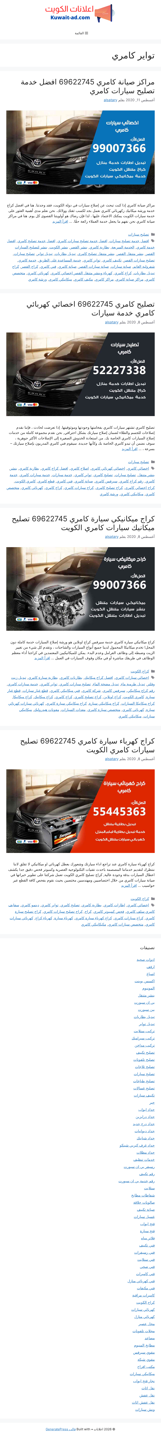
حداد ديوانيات (145, 1131)
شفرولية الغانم (144, 266)
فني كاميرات (145, 1274)
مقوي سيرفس (144, 1352)
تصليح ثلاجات (145, 1067)
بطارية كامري (99, 247)
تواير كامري (91, 260)
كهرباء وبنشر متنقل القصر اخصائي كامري (81, 273)
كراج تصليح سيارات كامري (63, 911)
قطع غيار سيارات (35, 690)
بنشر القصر (78, 247)
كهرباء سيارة (63, 918)
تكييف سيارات (144, 1095)
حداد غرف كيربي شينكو (137, 1145)
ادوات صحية (146, 960)
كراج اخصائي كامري (140, 488)
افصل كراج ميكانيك (98, 677)
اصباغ (151, 974)
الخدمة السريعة (123, 247)
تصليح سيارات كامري (75, 684)
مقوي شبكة (146, 1359)
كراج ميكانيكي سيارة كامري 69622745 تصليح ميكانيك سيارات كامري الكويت (83, 523)
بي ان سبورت (144, 1002)
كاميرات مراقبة (143, 1295)
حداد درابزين (145, 1117)
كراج (88, 911)
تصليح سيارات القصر (139, 260)
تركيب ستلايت (144, 1031)
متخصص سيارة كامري (104, 710)
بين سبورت (146, 1010)
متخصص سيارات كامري (125, 924)
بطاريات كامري (71, 677)
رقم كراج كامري (131, 481)
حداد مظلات (145, 1152)
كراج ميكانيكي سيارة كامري (66, 703)
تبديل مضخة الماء (106, 684)
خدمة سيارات (62, 475)
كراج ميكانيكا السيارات (138, 703)
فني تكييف (147, 1245)
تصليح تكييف (145, 1052)
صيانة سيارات (121, 266)
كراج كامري (123, 273)
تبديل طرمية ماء (133, 684)
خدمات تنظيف (144, 1159)
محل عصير (147, 1324)
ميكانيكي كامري (60, 279)
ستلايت (149, 1188)
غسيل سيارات (144, 1217)
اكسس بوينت (145, 981)
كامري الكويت (25, 481)
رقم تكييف (147, 1174)
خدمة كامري (27, 260)
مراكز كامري (104, 279)
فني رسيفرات (144, 1252)
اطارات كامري (114, 905)
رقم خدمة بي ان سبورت (136, 1181)
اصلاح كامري (79, 468)
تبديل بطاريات (65, 254)
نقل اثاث (148, 1388)
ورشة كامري (37, 279)
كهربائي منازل (144, 1317)
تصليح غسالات (144, 1088)
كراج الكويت (140, 671)
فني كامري (48, 266)
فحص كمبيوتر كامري (109, 911)
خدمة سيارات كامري (35, 475)
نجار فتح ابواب (144, 1381)
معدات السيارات (73, 710)
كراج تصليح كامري (109, 488)
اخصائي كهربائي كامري (108, 468)
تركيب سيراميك (143, 1038)
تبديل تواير (45, 254)
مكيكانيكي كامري (93, 924)
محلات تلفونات (143, 1331)
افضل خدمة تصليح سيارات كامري (82, 241)
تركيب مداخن (145, 1045)
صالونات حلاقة (144, 1202)
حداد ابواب (146, 1110)
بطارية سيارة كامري (43, 677)
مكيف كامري (83, 279)
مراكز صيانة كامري (129, 279)
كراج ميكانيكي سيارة (104, 703)
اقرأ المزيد (60, 221)
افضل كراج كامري (54, 468)
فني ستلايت (146, 1259)
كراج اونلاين (112, 697)
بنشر (13, 468)
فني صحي (147, 1267)
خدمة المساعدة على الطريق (60, 260)
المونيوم (148, 988)
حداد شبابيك (146, 1138)
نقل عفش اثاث (143, 1402)
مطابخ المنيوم (144, 1345)
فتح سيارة (147, 1231)
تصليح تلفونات (144, 1060)
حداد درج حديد (144, 1124)
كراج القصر (29, 266)
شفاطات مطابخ (143, 1195)
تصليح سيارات (138, 234)
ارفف (151, 967)
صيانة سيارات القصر (94, 266)
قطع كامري (46, 481)
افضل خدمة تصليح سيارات (129, 241)
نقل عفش (147, 1395)
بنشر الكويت (58, 247)
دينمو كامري (30, 905)
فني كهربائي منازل (141, 1281)
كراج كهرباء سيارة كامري (93, 918)
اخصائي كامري (138, 468)
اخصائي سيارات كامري (132, 677)
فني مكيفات (146, 1288)
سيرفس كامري (106, 481)
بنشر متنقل (146, 475)
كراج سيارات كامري (79, 488)
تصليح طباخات (144, 1081)
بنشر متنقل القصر (130, 254)
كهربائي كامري (38, 273)
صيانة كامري (67, 266)
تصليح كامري (103, 475)
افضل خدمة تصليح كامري (36, 241)
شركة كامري (91, 690)
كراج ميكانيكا (22, 697)
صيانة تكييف (146, 1209)
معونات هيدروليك (46, 710)
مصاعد (150, 1338)
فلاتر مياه (148, 1238)
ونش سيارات (145, 1409)
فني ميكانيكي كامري (65, 690)
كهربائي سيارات (143, 1309)
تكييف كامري (112, 260)
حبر (152, 1102)
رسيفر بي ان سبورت (139, 1167)
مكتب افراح (146, 1367)
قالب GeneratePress (61, 1429)
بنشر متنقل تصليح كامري (96, 254)
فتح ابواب (147, 1224)
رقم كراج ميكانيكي (141, 690)
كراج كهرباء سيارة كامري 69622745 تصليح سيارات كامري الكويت (87, 745)
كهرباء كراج (43, 918)
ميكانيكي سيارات (142, 1374)
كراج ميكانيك (43, 697)
